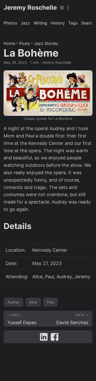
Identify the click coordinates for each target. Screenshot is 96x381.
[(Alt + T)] (62, 7)
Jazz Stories (46, 43)
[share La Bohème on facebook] (54, 338)
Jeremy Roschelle (30, 7)
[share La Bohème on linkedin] (44, 338)
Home (9, 43)
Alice (33, 302)
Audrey (13, 302)
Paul (50, 302)
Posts (24, 43)
